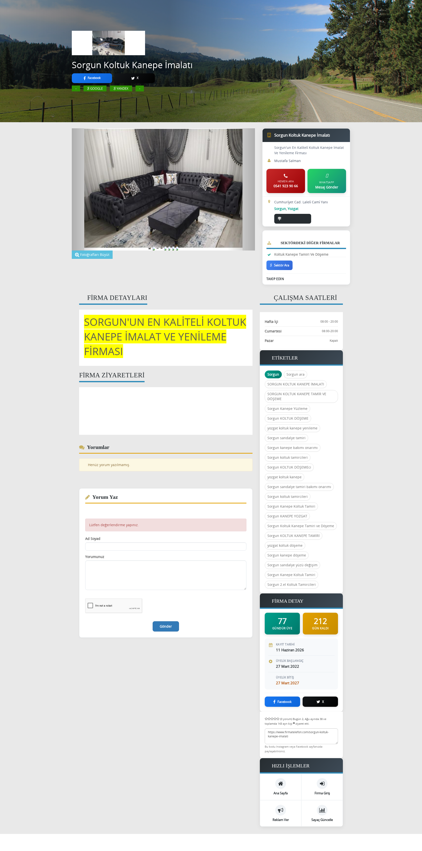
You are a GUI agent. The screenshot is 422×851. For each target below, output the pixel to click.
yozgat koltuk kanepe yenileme (292, 428)
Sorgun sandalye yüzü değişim (292, 565)
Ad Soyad (92, 538)
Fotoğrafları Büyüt (94, 254)
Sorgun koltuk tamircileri (287, 457)
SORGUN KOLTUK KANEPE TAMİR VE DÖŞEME (296, 396)
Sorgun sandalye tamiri (286, 438)
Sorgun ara (295, 374)
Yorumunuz (94, 556)
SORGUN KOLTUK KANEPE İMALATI (295, 384)
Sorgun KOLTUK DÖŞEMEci (289, 467)
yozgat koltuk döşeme (285, 545)
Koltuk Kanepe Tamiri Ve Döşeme (301, 254)
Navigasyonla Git (295, 219)
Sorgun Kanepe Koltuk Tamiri (291, 506)
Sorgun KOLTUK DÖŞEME (287, 418)
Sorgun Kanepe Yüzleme (287, 408)
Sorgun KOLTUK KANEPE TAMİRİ (293, 535)
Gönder (166, 626)
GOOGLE (96, 88)
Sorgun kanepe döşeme (286, 555)
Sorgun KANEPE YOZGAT (287, 516)
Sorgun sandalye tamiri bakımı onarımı (299, 486)
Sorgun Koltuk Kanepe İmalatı (132, 65)
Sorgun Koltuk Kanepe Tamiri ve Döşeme (300, 526)
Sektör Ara (281, 265)
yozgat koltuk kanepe (284, 477)
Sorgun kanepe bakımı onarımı (292, 447)
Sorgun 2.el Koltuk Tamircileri (291, 584)
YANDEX (122, 88)
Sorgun (273, 374)
